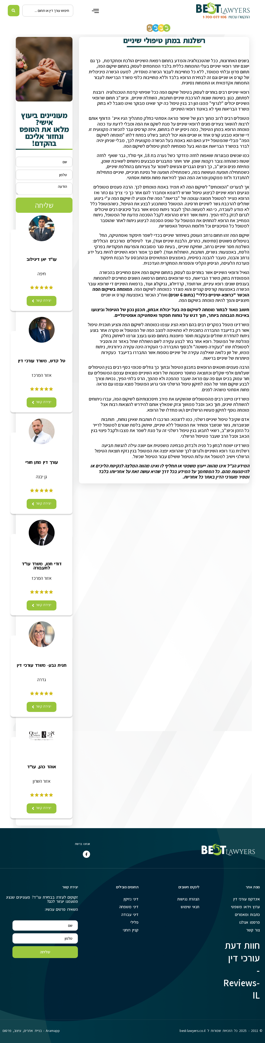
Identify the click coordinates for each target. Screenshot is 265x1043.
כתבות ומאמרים (247, 914)
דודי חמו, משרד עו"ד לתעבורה (41, 566)
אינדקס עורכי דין (246, 899)
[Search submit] (13, 10)
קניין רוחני (130, 930)
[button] (95, 10)
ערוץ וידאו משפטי (245, 906)
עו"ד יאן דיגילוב (41, 259)
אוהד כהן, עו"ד (41, 767)
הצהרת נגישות (188, 899)
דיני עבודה (129, 914)
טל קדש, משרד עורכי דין (41, 361)
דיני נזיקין (130, 899)
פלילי (134, 922)
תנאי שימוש (190, 906)
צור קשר (253, 930)
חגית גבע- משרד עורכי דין (41, 665)
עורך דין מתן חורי (41, 462)
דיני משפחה (128, 906)
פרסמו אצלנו (249, 922)
